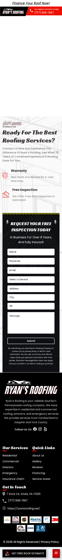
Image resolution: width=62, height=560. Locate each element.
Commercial (10, 461)
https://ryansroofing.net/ (23, 508)
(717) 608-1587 (18, 500)
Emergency (9, 473)
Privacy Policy (50, 542)
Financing (38, 473)
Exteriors (7, 467)
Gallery (36, 461)
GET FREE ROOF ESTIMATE (28, 553)
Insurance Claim (13, 479)
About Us (38, 455)
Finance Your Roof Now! (31, 3)
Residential (9, 455)
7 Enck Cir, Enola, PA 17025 (24, 494)
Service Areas (41, 479)
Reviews (37, 467)
